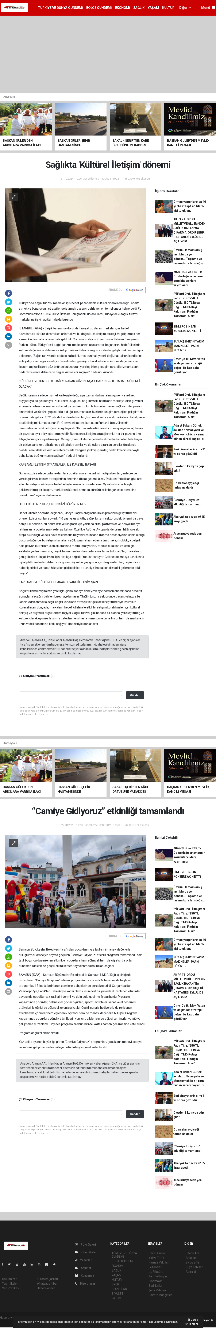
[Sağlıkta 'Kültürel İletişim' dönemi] (75, 234)
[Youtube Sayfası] (26, 1264)
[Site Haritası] (48, 1264)
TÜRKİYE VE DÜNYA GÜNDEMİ (60, 8)
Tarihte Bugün (158, 1276)
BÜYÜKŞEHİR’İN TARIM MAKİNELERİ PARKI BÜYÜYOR (188, 346)
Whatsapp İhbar (47, 1283)
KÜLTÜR (168, 8)
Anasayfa (9, 96)
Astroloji (191, 1271)
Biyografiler (193, 1262)
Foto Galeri (88, 1244)
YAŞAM (153, 8)
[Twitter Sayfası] (11, 1264)
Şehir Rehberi (157, 1290)
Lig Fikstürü (156, 1271)
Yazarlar (86, 1260)
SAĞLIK (138, 8)
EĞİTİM (116, 1298)
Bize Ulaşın (87, 1283)
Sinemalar (155, 1281)
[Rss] (41, 1264)
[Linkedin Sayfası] (33, 1264)
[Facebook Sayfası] (4, 1264)
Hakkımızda (9, 1279)
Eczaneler (155, 1267)
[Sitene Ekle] (56, 1264)
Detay (194, 1319)
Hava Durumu (157, 1253)
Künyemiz (87, 1275)
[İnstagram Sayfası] (19, 1264)
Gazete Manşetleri (161, 1295)
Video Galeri (88, 1252)
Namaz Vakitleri (159, 1262)
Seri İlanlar (155, 1285)
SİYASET (117, 1293)
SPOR (115, 1284)
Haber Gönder (46, 1288)
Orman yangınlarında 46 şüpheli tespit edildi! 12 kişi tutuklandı (189, 206)
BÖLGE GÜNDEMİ (99, 8)
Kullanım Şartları (47, 1279)
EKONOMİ (122, 8)
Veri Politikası (10, 1288)
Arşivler (85, 1268)
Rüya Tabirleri (194, 1267)
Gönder (135, 695)
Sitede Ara (192, 1253)
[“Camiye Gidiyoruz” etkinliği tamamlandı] (75, 881)
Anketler (191, 1258)
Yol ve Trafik (157, 1258)
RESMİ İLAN (119, 1289)
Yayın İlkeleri (10, 1283)
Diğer (183, 8)
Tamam (193, 1323)
